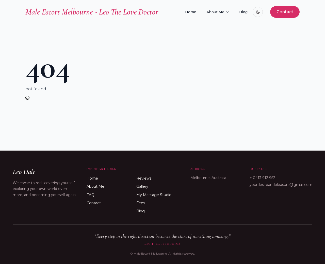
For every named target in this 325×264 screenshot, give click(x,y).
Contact (94, 203)
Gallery (142, 186)
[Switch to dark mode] (258, 12)
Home (190, 12)
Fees (140, 203)
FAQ (90, 195)
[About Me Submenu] (229, 12)
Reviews (143, 178)
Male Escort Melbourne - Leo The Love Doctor (91, 12)
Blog (243, 12)
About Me (215, 12)
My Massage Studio (153, 195)
